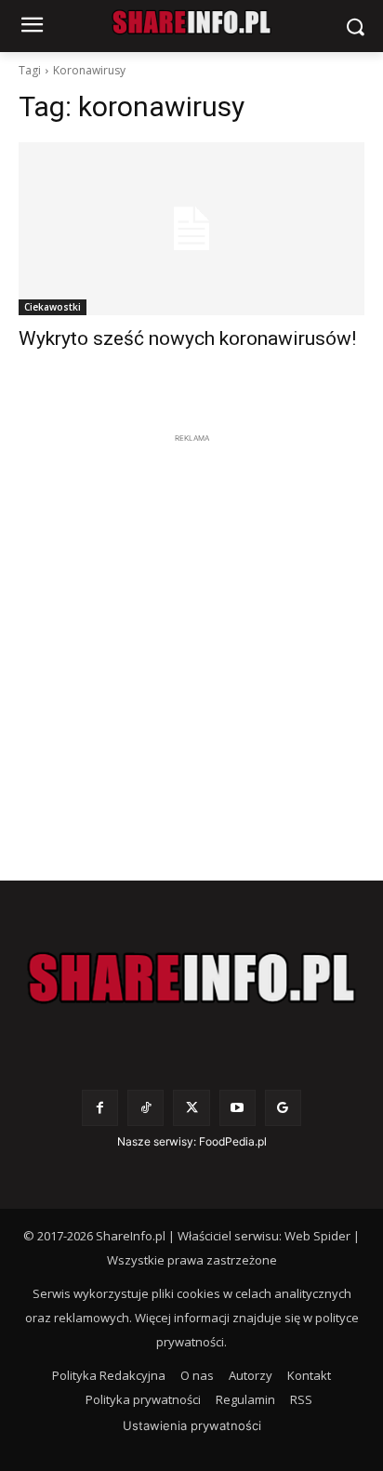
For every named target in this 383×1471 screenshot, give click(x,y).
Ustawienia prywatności (192, 1425)
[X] (191, 1108)
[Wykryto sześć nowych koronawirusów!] (191, 228)
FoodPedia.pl (233, 1141)
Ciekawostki (52, 306)
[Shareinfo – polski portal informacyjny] (191, 978)
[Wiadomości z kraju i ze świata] (191, 22)
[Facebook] (100, 1108)
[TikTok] (145, 1108)
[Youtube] (237, 1108)
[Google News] (283, 1108)
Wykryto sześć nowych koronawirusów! (187, 338)
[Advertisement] (191, 639)
